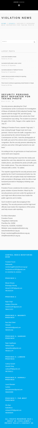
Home (3, 23)
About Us (11, 421)
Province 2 (10, 297)
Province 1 (10, 278)
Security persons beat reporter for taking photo (15, 96)
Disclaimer (24, 421)
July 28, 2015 (6, 101)
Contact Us (27, 423)
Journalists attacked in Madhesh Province (12, 70)
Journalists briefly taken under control (11, 63)
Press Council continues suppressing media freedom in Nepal (17, 83)
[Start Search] (34, 42)
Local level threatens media (8, 56)
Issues (12, 23)
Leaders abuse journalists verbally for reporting (13, 76)
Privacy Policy (12, 423)
